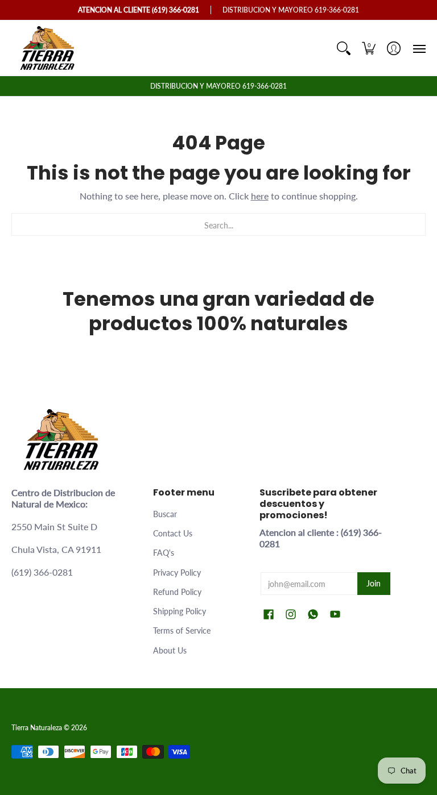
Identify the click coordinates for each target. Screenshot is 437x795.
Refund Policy (177, 592)
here (260, 195)
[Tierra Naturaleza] (48, 48)
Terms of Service (182, 630)
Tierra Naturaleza (36, 727)
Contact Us (172, 533)
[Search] (343, 48)
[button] (368, 48)
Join (373, 583)
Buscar (165, 514)
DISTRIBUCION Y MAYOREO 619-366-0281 (218, 86)
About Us (170, 650)
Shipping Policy (179, 611)
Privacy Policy (177, 572)
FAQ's (163, 552)
